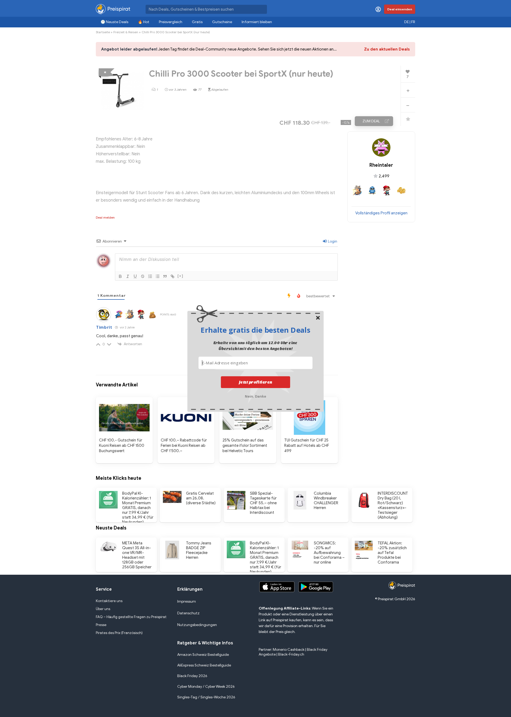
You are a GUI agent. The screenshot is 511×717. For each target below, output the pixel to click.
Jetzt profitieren (255, 382)
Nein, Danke (255, 396)
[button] (255, 329)
